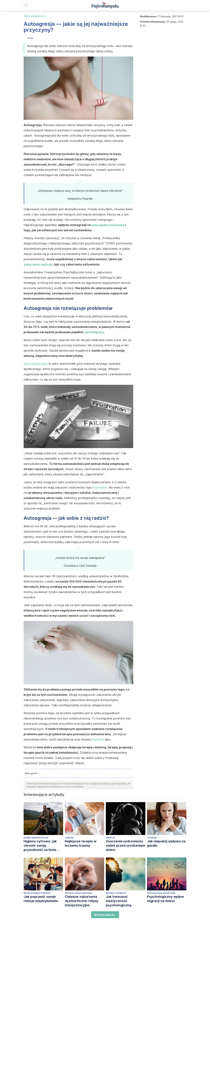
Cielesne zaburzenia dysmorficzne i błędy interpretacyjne (81, 901)
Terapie (69, 837)
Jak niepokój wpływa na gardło (166, 843)
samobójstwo (94, 332)
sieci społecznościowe (108, 225)
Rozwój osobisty (116, 893)
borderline (100, 487)
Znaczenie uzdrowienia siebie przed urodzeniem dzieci (125, 845)
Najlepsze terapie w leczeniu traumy (80, 843)
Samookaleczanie (36, 363)
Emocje (110, 837)
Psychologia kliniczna (78, 893)
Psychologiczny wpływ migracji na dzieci (165, 899)
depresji (97, 739)
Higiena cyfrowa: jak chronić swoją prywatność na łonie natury (40, 845)
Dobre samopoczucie (35, 16)
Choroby (152, 837)
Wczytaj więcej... (105, 914)
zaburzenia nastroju (38, 264)
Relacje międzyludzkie (37, 893)
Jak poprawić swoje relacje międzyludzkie (41, 899)
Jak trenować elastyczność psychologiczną (118, 901)
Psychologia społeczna (161, 893)
